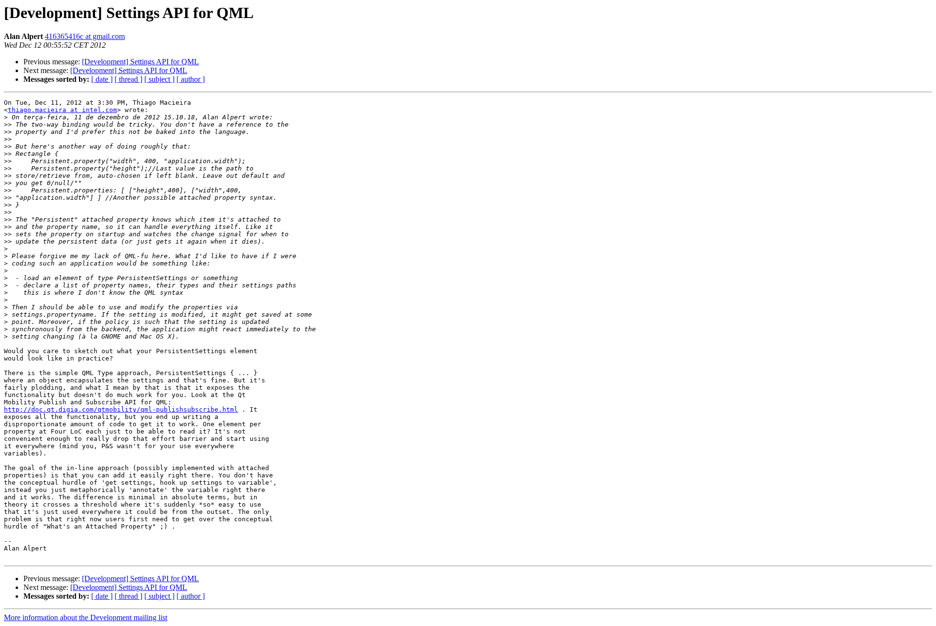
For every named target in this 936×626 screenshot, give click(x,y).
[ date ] (102, 79)
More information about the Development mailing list (85, 617)
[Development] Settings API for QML (140, 61)
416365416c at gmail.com (85, 36)
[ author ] (190, 79)
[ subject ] (159, 79)
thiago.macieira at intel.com (62, 110)
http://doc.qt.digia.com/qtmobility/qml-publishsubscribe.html (121, 409)
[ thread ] (128, 79)
